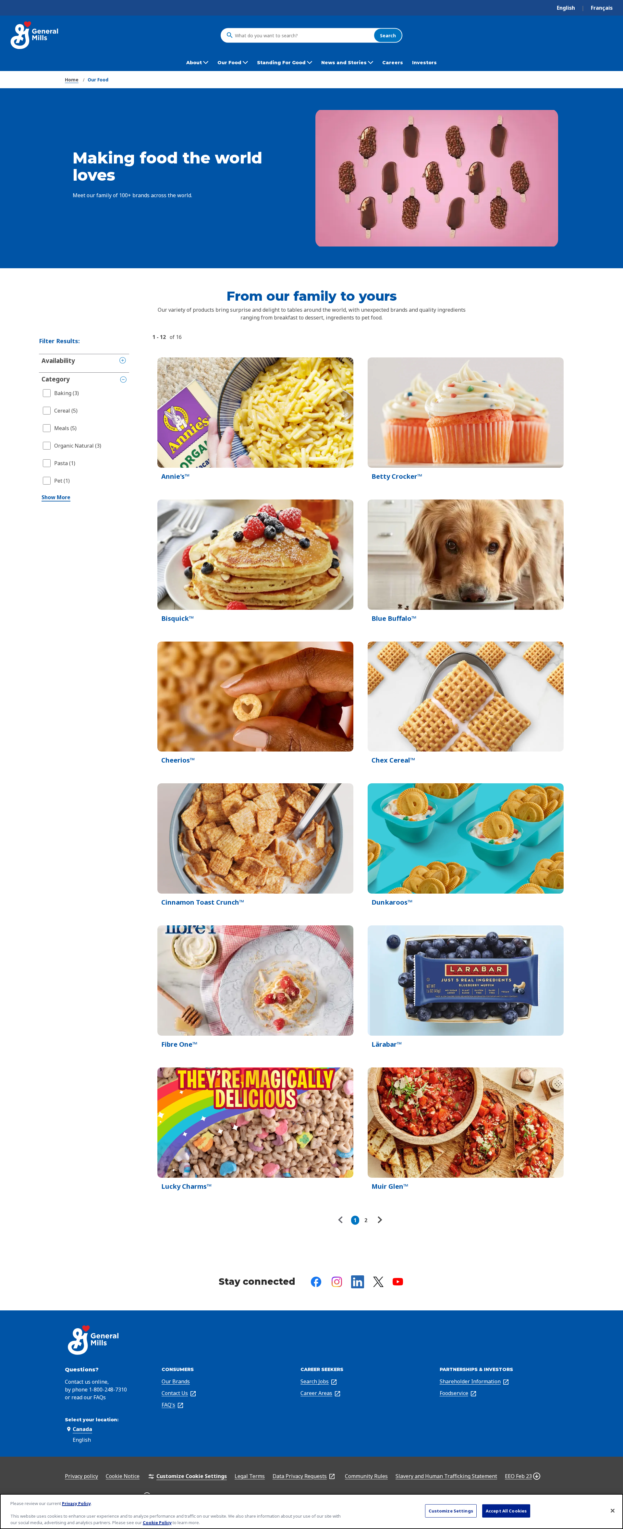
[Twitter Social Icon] (378, 1282)
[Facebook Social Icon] (316, 1282)
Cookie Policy (157, 1522)
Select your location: (91, 1420)
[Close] (612, 1510)
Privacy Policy (76, 1503)
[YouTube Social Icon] (397, 1282)
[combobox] (303, 35)
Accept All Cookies (506, 1511)
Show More (56, 497)
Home (72, 80)
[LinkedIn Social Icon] (357, 1282)
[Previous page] (342, 1220)
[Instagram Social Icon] (337, 1282)
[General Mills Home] (35, 35)
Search (388, 35)
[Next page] (379, 1220)
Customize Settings (451, 1511)
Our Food (98, 80)
